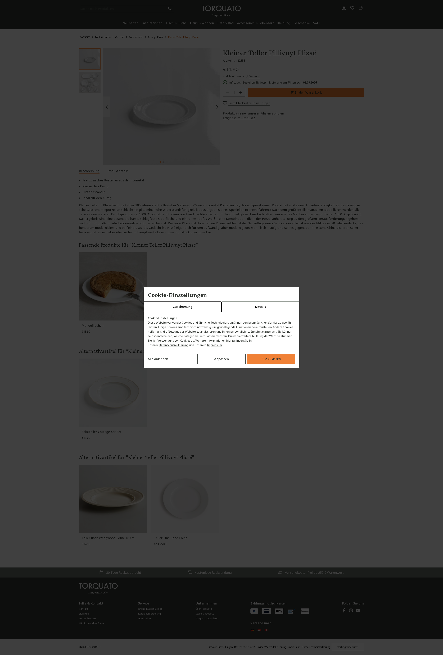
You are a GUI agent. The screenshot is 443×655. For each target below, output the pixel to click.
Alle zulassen (271, 359)
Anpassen (221, 359)
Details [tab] (260, 307)
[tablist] (221, 307)
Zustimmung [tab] (182, 307)
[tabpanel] (221, 331)
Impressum (214, 345)
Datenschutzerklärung (173, 345)
